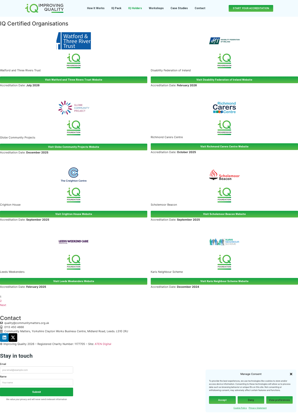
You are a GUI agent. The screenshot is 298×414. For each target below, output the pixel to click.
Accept (222, 400)
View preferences (279, 400)
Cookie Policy (240, 408)
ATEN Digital (103, 344)
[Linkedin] (4, 337)
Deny (251, 400)
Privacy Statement (258, 408)
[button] (291, 374)
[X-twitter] (13, 337)
